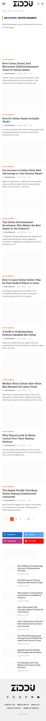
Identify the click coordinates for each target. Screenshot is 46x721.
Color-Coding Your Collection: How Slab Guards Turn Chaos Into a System (30, 623)
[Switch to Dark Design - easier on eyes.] (38, 4)
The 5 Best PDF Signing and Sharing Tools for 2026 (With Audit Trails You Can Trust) (29, 638)
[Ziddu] (23, 4)
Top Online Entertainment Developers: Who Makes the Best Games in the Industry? (21, 225)
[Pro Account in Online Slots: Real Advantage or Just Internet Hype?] (23, 152)
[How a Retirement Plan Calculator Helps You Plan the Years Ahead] (8, 610)
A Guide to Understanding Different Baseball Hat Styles (19, 333)
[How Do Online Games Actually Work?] (23, 100)
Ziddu (4, 11)
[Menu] (3, 3)
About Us (35, 705)
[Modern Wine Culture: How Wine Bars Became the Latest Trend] (23, 365)
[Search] (42, 3)
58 (28, 519)
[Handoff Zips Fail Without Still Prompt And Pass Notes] (8, 653)
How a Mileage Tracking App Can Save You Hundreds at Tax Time (30, 568)
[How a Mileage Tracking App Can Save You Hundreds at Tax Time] (8, 569)
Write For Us (23, 705)
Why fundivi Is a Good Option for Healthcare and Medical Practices (29, 595)
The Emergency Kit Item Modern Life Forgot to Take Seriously (28, 665)
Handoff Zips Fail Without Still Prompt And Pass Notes (29, 651)
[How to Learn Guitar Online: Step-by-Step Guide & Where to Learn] (23, 261)
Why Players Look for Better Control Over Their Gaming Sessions (19, 438)
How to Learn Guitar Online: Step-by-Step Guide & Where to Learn (22, 281)
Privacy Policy (14, 708)
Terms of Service (31, 708)
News (10, 11)
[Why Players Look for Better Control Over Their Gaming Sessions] (23, 417)
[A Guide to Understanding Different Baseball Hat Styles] (23, 313)
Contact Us (9, 705)
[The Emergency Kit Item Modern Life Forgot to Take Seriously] (8, 665)
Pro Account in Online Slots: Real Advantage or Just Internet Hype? (22, 172)
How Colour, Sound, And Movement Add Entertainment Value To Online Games (20, 66)
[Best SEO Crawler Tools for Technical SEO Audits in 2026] (8, 583)
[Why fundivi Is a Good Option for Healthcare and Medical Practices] (8, 596)
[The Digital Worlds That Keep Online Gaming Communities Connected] (23, 472)
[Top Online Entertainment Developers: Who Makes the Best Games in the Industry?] (23, 203)
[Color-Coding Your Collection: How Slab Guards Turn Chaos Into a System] (8, 624)
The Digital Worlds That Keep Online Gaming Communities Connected (19, 493)
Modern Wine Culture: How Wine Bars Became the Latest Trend (21, 385)
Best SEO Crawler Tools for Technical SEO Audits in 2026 (29, 581)
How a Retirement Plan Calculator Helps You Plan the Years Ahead (30, 609)
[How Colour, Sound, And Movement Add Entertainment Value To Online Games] (23, 45)
